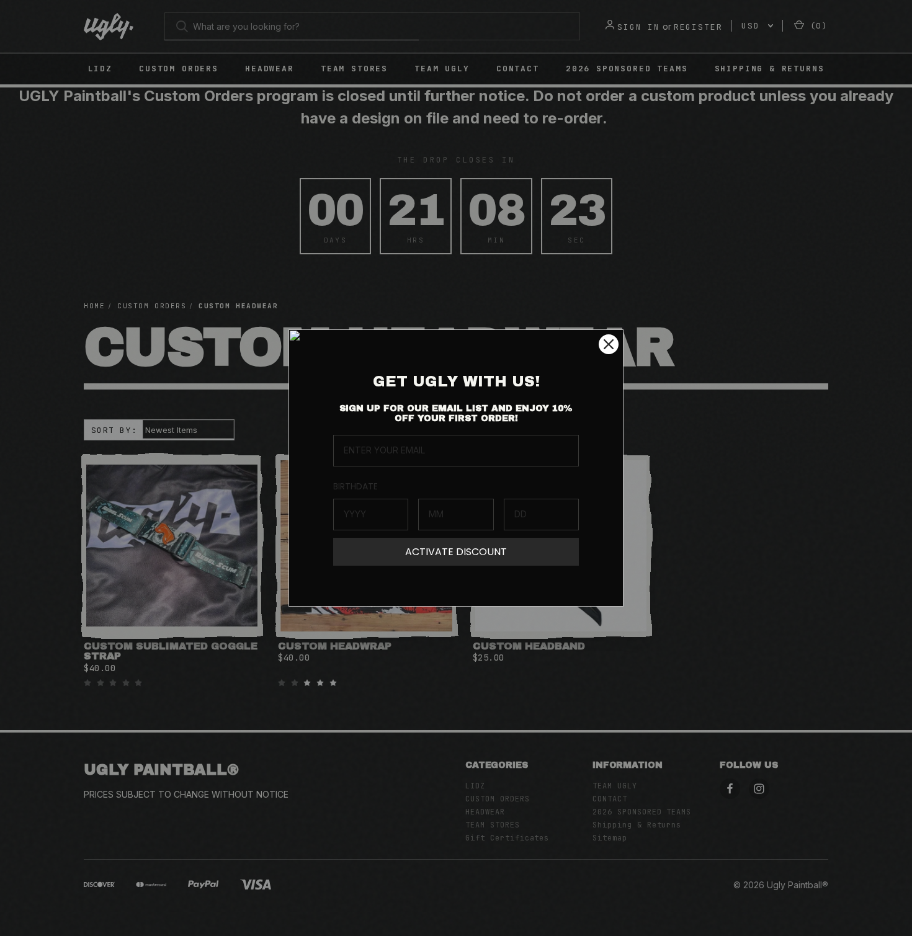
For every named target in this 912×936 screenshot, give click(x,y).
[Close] (609, 344)
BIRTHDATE (355, 486)
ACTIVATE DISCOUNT (456, 552)
